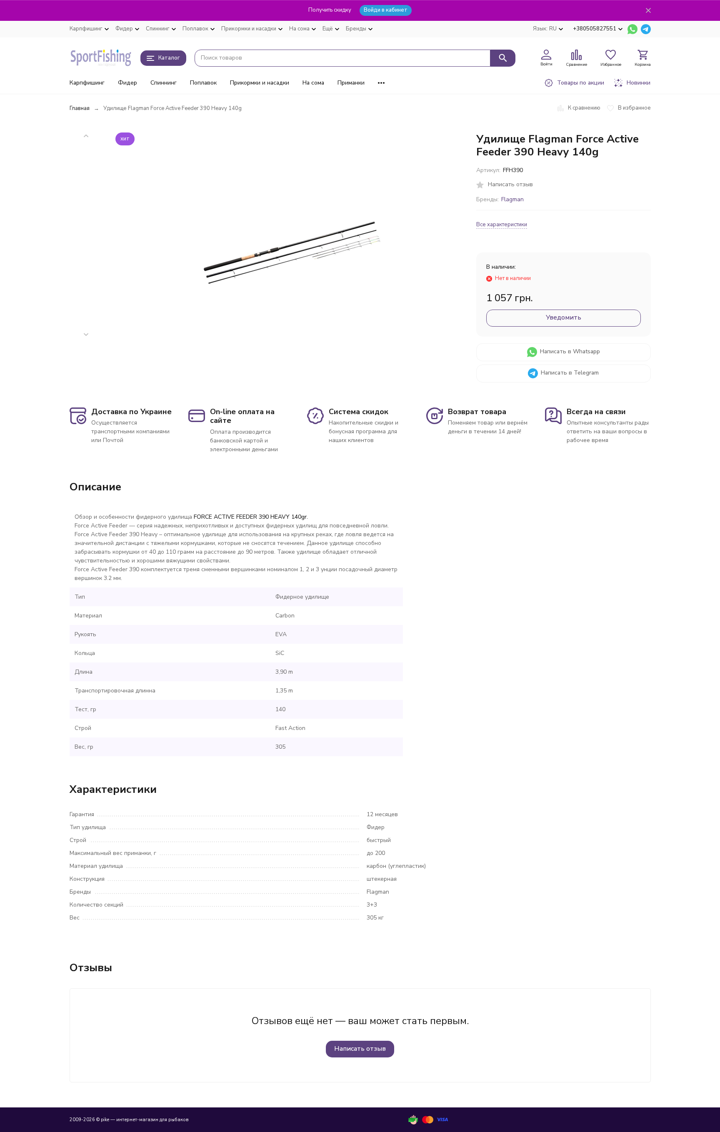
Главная (80, 108)
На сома (313, 83)
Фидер (127, 83)
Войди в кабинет (386, 10)
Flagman (512, 199)
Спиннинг (163, 83)
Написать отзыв (360, 1048)
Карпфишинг (87, 83)
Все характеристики (501, 224)
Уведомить (563, 317)
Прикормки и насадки (259, 83)
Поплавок (203, 83)
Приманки (351, 83)
